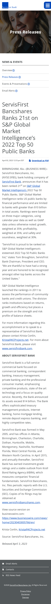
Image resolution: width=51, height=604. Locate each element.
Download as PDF (40, 160)
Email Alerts (8, 90)
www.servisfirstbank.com (17, 348)
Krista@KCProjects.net (15, 340)
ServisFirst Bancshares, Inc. (20, 585)
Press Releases (10, 77)
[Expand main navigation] (47, 5)
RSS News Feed (13, 575)
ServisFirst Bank (11, 181)
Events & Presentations (14, 83)
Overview (7, 70)
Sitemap (25, 597)
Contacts (10, 569)
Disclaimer (25, 594)
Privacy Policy (25, 591)
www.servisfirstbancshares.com (21, 502)
